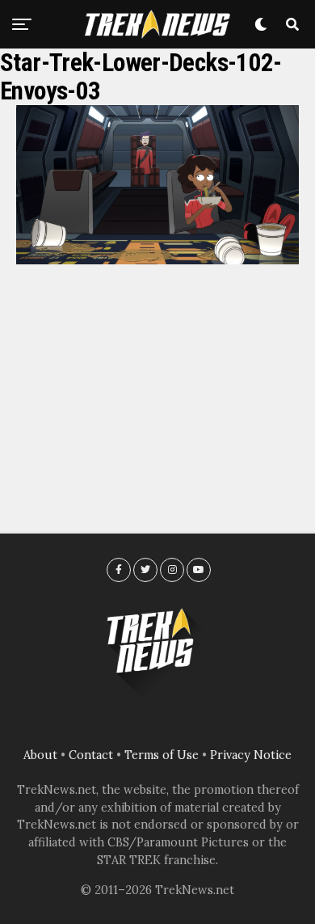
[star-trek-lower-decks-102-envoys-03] (157, 259)
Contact (91, 755)
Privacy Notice (251, 755)
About (40, 755)
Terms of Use (161, 755)
